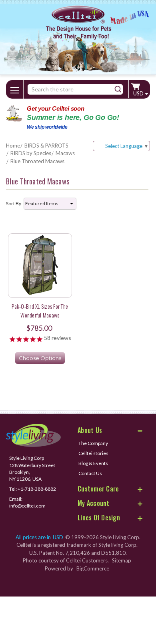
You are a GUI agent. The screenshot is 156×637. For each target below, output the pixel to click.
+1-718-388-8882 (37, 489)
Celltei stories (93, 453)
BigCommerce (92, 568)
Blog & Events (93, 463)
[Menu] (15, 88)
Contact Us (90, 473)
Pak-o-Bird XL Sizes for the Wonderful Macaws (40, 310)
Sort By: (14, 203)
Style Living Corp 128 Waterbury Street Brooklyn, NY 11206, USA (32, 468)
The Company (93, 443)
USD (139, 93)
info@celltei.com (27, 506)
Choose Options (40, 358)
